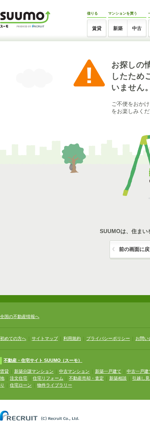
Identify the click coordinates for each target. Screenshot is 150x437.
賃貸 (97, 28)
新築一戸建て (108, 371)
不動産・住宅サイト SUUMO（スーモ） (43, 360)
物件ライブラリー (54, 385)
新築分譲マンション (34, 371)
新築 (118, 28)
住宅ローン (21, 385)
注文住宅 (18, 378)
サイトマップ (45, 338)
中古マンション (74, 371)
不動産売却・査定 (86, 378)
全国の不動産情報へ (19, 316)
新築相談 (118, 378)
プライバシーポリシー (108, 338)
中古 (137, 28)
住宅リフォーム (48, 378)
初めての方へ (13, 338)
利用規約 (72, 338)
